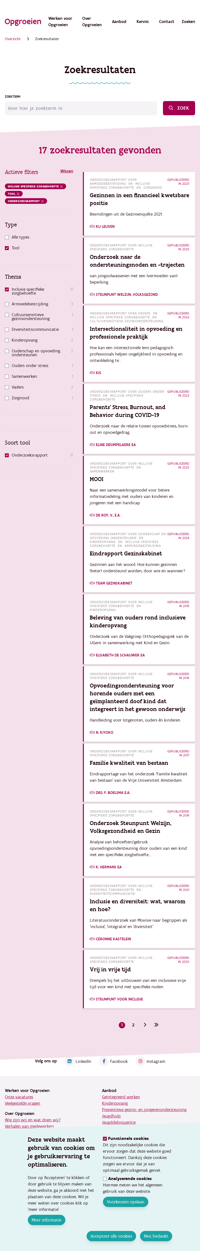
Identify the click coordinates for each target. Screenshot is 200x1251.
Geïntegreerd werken (121, 1097)
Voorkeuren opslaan (125, 1202)
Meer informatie (46, 1220)
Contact (166, 21)
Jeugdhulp (111, 1116)
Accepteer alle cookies (111, 1236)
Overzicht (13, 38)
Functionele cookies (128, 1138)
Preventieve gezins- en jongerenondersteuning (144, 1110)
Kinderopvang (115, 1103)
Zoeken (188, 21)
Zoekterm (12, 97)
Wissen (66, 171)
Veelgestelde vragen (22, 1103)
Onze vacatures (19, 1097)
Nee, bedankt (156, 1236)
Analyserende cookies (130, 1179)
